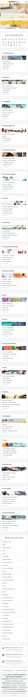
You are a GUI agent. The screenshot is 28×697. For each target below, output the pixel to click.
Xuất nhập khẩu (7, 464)
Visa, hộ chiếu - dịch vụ (8, 334)
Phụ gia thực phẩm (7, 164)
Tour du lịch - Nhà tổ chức (8, 329)
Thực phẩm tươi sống (8, 162)
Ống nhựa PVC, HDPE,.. (8, 358)
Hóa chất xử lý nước (7, 211)
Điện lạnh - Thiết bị (7, 279)
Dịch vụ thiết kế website (14, 661)
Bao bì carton (6, 310)
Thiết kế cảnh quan (7, 138)
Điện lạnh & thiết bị (8, 271)
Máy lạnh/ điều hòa (7, 281)
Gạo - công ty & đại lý (7, 426)
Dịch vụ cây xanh (6, 140)
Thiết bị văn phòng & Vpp (8, 627)
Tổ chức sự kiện (6, 259)
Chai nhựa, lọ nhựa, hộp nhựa (9, 354)
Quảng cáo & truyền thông (11, 246)
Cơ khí (5, 367)
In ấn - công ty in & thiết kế (9, 448)
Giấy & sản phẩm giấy (9, 513)
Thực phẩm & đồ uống (9, 150)
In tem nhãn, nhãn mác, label (9, 453)
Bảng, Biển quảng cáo (8, 257)
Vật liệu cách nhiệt (7, 283)
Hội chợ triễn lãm (7, 261)
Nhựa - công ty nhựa (7, 352)
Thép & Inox (6, 77)
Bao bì (5, 295)
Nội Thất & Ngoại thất (9, 125)
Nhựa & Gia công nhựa (10, 343)
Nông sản (5, 424)
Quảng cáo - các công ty (8, 255)
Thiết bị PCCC (6, 68)
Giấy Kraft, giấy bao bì (8, 523)
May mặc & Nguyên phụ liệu (9, 588)
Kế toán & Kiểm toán (7, 184)
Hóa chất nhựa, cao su (8, 213)
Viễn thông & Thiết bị (7, 633)
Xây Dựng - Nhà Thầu (7, 400)
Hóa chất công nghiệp (8, 209)
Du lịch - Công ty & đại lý (8, 327)
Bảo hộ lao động (6, 547)
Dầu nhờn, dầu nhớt (7, 503)
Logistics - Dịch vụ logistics (9, 477)
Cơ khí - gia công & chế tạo (9, 376)
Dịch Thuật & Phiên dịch (8, 186)
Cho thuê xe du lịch (7, 332)
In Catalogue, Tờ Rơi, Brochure (10, 450)
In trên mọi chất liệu (7, 455)
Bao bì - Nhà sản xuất (7, 303)
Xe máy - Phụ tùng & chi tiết (9, 499)
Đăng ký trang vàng (14, 647)
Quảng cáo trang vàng (14, 654)
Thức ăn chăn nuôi (7, 428)
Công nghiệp (6, 101)
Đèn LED (5, 136)
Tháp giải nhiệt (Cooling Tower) (10, 285)
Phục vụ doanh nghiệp (9, 174)
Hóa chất (5, 198)
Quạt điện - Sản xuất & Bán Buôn (10, 235)
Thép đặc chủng (6, 90)
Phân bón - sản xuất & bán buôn (10, 430)
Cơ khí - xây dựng (7, 382)
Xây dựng (5, 392)
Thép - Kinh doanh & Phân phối (10, 88)
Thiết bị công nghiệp (7, 110)
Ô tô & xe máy (7, 488)
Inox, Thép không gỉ (7, 85)
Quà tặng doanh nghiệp (8, 609)
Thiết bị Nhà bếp (6, 231)
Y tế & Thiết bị (6, 615)
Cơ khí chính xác (6, 378)
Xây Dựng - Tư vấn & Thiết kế (9, 402)
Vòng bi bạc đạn (6, 114)
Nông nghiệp (6, 416)
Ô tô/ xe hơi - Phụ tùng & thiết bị (10, 497)
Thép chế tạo (5, 92)
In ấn (5, 440)
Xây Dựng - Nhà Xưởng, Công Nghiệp (11, 404)
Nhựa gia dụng (6, 237)
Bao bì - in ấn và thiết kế (8, 305)
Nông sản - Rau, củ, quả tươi (9, 160)
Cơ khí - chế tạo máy (7, 380)
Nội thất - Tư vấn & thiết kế (9, 134)
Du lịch (5, 319)
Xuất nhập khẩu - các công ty (9, 473)
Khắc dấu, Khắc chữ (7, 189)
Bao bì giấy (5, 527)
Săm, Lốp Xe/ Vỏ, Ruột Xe (8, 501)
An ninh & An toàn (8, 53)
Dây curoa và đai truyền (8, 112)
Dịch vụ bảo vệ (6, 65)
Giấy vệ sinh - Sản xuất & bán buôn (10, 525)
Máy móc (5, 591)
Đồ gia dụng (6, 222)
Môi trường (5, 594)
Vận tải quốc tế (6, 475)
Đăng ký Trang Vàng (8, 670)
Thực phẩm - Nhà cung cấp (9, 158)
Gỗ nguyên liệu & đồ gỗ (8, 580)
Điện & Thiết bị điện (7, 559)
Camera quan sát (7, 61)
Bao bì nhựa (5, 307)
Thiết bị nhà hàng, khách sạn (9, 233)
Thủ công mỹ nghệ (7, 621)
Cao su (4, 550)
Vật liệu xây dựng (6, 630)
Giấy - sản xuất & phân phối (9, 521)
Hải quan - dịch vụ (7, 479)
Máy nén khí (5, 116)
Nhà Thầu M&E (6, 406)
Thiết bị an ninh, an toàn (8, 63)
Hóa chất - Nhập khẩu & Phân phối (10, 206)
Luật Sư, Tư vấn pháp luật (8, 182)
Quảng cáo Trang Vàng (21, 670)
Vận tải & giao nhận (7, 574)
